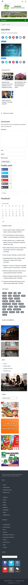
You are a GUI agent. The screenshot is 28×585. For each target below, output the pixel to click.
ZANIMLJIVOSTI (17, 309)
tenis (4, 309)
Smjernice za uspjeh (8, 113)
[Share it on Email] (20, 38)
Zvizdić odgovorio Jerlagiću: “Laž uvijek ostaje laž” (7, 102)
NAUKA (18, 301)
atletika (4, 293)
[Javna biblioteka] (10, 348)
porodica (21, 303)
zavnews (15, 33)
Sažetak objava (7, 366)
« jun (3, 221)
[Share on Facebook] (3, 38)
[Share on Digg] (17, 38)
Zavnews (3, 20)
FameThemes (17, 582)
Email (2, 154)
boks (10, 295)
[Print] (24, 38)
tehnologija (22, 306)
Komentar (4, 129)
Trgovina (5, 547)
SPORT (10, 306)
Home (3, 24)
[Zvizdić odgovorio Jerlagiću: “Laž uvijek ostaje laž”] (7, 94)
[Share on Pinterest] (13, 38)
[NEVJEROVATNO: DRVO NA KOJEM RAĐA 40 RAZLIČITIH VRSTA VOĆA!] (20, 76)
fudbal (23, 295)
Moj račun (5, 532)
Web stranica (4, 158)
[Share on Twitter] (6, 38)
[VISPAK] (10, 441)
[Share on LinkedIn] (10, 38)
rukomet (4, 306)
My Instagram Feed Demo (8, 534)
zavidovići (5, 312)
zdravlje (4, 314)
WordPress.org (7, 370)
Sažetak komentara (7, 368)
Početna (5, 539)
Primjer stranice (6, 542)
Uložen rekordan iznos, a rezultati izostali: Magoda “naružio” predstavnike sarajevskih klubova (14, 242)
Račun (4, 544)
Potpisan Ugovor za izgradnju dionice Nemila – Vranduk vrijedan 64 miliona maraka (13, 388)
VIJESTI (9, 309)
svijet (16, 306)
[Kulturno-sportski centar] (10, 332)
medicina (12, 301)
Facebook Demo (6, 524)
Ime (2, 150)
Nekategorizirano (6, 303)
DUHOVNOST (16, 295)
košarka (4, 298)
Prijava (5, 363)
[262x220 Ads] (10, 408)
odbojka (14, 303)
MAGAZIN (5, 301)
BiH (15, 293)
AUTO (10, 293)
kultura (10, 298)
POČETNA (5, 497)
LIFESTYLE (17, 298)
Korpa (4, 529)
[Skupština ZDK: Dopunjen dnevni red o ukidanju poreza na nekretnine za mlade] (7, 76)
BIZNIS (4, 295)
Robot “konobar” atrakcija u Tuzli (11, 255)
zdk (17, 312)
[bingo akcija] (10, 458)
